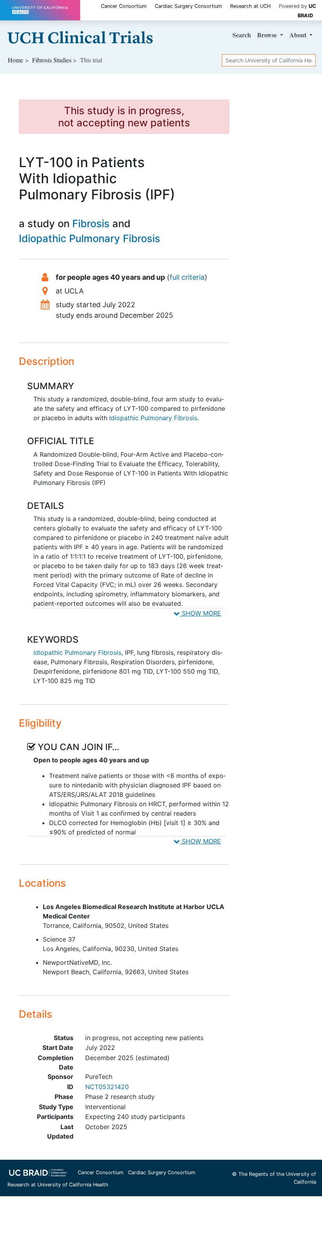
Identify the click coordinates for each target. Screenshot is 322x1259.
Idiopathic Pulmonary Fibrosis (89, 238)
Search (241, 34)
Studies (51, 60)
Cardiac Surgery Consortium (188, 6)
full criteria (187, 277)
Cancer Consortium (123, 6)
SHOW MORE (200, 613)
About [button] (298, 34)
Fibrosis (91, 223)
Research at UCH (250, 6)
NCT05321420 (107, 1087)
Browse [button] (267, 34)
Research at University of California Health (57, 1185)
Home (15, 60)
